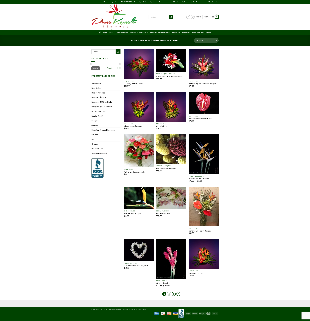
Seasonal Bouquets (99, 153)
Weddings (185, 32)
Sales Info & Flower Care (159, 32)
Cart (204, 1)
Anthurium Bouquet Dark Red (200, 119)
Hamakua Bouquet (196, 273)
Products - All (97, 148)
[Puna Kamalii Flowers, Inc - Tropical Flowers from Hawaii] (118, 17)
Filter (95, 68)
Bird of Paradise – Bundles (199, 178)
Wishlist (176, 1)
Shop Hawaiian (213, 1)
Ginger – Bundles (163, 283)
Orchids (94, 144)
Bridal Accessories (163, 213)
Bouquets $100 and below (102, 102)
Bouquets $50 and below (101, 106)
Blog (194, 32)
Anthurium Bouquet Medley (134, 172)
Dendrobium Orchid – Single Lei (136, 266)
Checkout (196, 1)
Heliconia (95, 134)
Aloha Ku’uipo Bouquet (133, 126)
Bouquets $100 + (98, 97)
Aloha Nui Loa (161, 126)
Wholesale (176, 32)
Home (105, 32)
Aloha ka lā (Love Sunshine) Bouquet (203, 84)
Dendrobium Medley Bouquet (200, 231)
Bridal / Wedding (98, 111)
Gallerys (142, 32)
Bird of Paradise (98, 93)
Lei (92, 139)
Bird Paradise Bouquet (133, 213)
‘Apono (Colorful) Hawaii (133, 84)
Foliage (94, 120)
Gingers (94, 125)
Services (133, 32)
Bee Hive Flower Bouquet (166, 168)
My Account (186, 1)
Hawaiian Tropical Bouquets (103, 130)
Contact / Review (204, 32)
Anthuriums (96, 83)
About (111, 32)
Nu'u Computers (139, 309)
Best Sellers (96, 88)
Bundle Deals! (97, 116)
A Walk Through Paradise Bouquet (169, 76)
